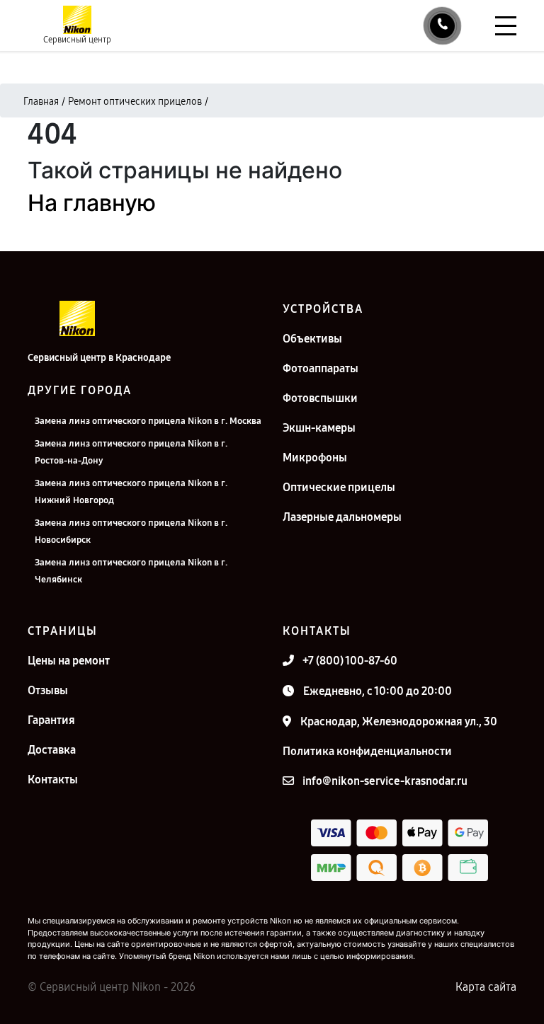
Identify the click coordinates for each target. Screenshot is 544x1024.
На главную (92, 203)
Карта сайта (485, 987)
